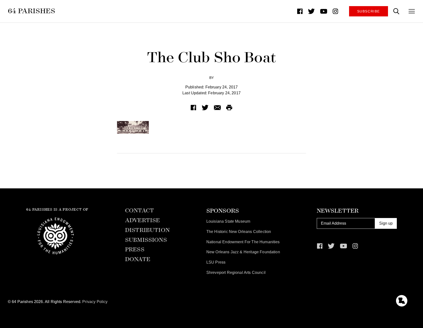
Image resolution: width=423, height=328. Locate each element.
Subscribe (368, 11)
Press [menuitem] (134, 250)
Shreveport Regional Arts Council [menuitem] (236, 272)
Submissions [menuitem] (146, 240)
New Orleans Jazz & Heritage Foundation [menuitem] (243, 252)
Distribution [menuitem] (147, 230)
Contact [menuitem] (139, 211)
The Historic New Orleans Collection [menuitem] (238, 232)
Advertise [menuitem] (142, 220)
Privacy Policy (94, 302)
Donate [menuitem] (137, 259)
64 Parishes (32, 11)
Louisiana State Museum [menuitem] (228, 221)
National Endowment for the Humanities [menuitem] (243, 242)
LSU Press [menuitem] (215, 262)
